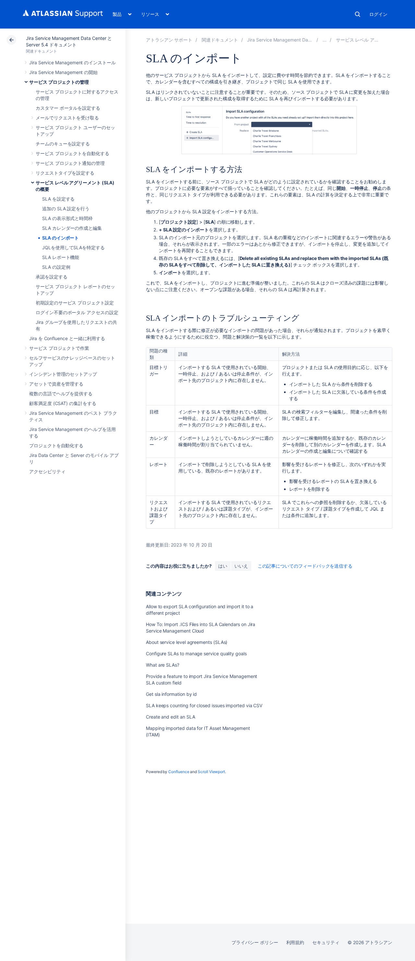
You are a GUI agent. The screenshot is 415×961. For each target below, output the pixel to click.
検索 (357, 14)
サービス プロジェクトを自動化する (72, 153)
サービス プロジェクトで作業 (59, 348)
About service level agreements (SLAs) (186, 642)
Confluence (178, 771)
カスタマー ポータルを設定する (68, 108)
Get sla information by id (171, 694)
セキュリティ (325, 942)
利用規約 (295, 942)
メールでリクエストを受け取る (67, 117)
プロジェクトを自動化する (56, 445)
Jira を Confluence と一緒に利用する (67, 338)
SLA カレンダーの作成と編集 (72, 228)
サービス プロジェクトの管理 (59, 82)
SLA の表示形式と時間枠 (67, 218)
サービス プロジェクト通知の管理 (70, 163)
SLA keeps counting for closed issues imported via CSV (204, 705)
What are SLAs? (162, 665)
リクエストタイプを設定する (65, 173)
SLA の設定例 (56, 267)
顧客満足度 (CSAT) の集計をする (62, 403)
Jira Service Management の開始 (63, 72)
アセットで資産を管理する (56, 384)
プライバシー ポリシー (254, 942)
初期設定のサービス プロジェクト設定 (75, 302)
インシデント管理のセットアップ (63, 374)
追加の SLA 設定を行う (65, 208)
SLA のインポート (60, 237)
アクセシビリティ (47, 471)
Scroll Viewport (211, 771)
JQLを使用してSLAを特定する (73, 247)
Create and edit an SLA (170, 717)
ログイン (378, 14)
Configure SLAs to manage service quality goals (196, 653)
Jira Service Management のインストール (72, 62)
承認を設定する (51, 276)
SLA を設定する (58, 199)
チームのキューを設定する (63, 143)
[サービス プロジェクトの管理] (324, 40)
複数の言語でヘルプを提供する (60, 393)
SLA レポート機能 (60, 257)
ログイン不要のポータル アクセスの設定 (77, 312)
